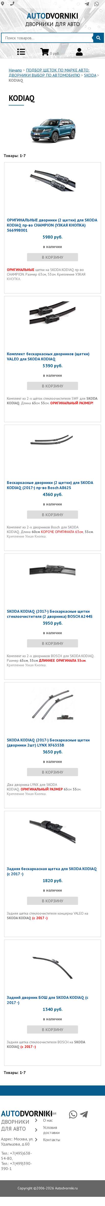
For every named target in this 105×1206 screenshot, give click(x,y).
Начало (15, 70)
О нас (48, 1120)
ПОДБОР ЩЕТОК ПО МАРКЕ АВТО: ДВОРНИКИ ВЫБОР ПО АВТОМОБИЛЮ (49, 72)
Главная (49, 1113)
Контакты (51, 1139)
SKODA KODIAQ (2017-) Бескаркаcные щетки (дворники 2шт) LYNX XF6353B (48, 742)
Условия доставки (51, 1130)
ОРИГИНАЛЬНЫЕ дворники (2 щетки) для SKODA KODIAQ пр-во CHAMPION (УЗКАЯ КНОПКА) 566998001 (52, 225)
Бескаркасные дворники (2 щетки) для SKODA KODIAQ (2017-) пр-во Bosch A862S (50, 485)
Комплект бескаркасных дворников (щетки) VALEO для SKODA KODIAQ (48, 356)
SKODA (90, 75)
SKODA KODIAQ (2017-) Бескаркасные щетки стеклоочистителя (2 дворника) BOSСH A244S (50, 614)
